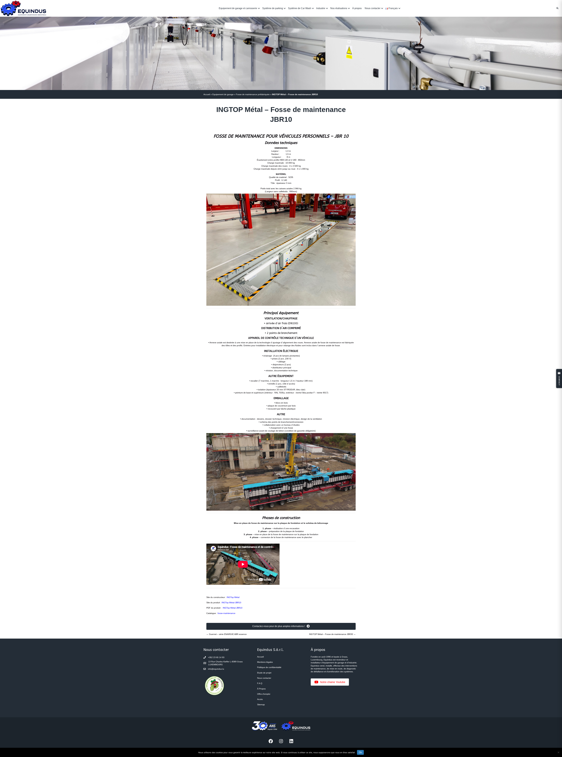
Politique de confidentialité (269, 667)
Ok (360, 752)
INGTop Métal (233, 597)
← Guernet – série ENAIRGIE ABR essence (226, 634)
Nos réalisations (338, 8)
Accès (260, 699)
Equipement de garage (223, 94)
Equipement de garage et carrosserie (238, 8)
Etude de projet (264, 673)
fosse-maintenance (226, 613)
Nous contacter (372, 8)
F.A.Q (259, 683)
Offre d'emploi (263, 694)
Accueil (206, 94)
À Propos (261, 689)
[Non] (558, 752)
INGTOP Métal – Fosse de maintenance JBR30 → (332, 634)
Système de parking (272, 8)
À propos (357, 8)
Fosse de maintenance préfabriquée (253, 94)
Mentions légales (265, 662)
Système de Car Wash (299, 8)
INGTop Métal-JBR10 (231, 602)
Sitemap (261, 704)
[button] (259, 8)
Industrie (320, 8)
